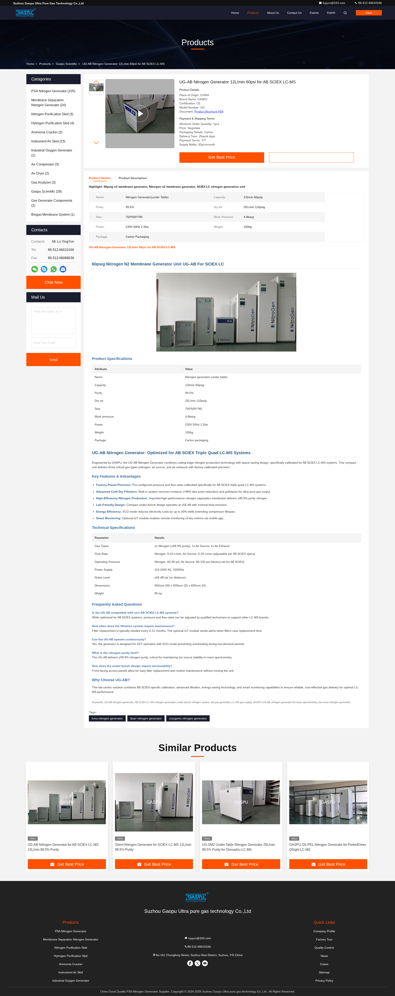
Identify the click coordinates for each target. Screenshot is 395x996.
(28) (46, 191)
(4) (52, 123)
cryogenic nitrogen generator (188, 718)
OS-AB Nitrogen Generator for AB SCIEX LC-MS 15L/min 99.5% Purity (63, 847)
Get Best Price (221, 157)
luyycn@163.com (334, 3)
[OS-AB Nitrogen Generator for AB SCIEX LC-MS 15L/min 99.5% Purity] (67, 802)
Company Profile (324, 931)
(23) (48, 141)
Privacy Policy (324, 980)
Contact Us (294, 12)
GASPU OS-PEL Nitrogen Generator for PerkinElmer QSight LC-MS (327, 847)
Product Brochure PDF (209, 111)
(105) (53, 91)
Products (253, 12)
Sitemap (324, 972)
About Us (273, 12)
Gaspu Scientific (66, 63)
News (324, 956)
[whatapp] (53, 269)
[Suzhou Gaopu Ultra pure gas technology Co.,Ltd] (26, 13)
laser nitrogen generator (146, 718)
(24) (48, 102)
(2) (46, 132)
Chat (369, 12)
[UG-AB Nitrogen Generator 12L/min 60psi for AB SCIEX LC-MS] (139, 113)
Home (235, 12)
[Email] (63, 269)
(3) (52, 114)
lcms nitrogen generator (107, 718)
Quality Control (324, 947)
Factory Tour (324, 939)
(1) (51, 153)
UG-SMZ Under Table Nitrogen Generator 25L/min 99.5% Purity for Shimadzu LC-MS (238, 847)
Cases (324, 964)
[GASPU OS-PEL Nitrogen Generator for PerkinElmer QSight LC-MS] (328, 802)
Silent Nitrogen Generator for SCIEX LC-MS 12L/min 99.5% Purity (153, 847)
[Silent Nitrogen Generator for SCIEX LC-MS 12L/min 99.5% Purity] (154, 802)
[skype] (44, 269)
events (314, 12)
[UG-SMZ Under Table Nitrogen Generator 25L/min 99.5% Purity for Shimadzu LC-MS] (241, 802)
